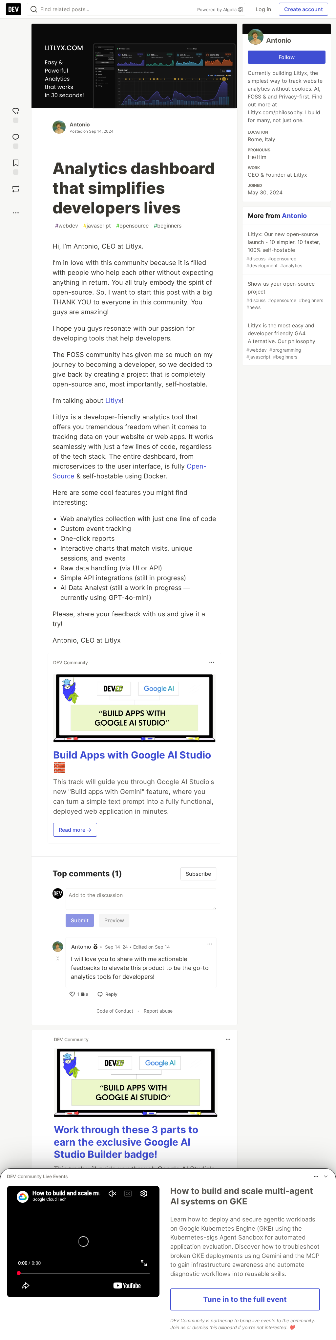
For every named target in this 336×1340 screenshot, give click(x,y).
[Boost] (15, 189)
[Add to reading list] (15, 166)
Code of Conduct (114, 1011)
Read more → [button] (75, 829)
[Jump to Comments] (15, 140)
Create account (303, 9)
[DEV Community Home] (13, 9)
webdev (66, 225)
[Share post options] (15, 212)
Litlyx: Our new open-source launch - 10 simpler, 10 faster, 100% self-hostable (283, 249)
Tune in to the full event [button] (245, 1299)
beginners (167, 225)
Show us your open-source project (284, 295)
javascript (97, 225)
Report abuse (158, 1011)
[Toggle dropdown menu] (211, 662)
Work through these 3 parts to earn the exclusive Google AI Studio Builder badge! (126, 1142)
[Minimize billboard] (325, 1176)
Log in (263, 9)
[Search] (33, 9)
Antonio (80, 124)
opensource (132, 225)
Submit (80, 920)
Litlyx (113, 401)
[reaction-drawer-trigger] (15, 114)
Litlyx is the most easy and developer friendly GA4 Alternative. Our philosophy (280, 341)
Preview (114, 920)
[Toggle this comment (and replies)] (58, 958)
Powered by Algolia (217, 9)
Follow (287, 57)
